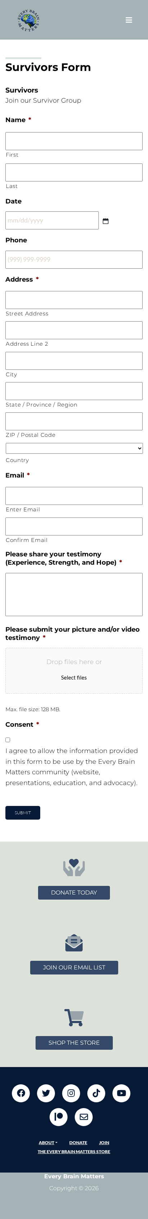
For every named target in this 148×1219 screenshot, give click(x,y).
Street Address (27, 313)
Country (17, 460)
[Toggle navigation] (129, 20)
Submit (23, 812)
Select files (74, 677)
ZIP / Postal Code (30, 435)
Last (12, 186)
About (46, 1142)
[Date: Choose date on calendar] (105, 221)
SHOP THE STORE (74, 1042)
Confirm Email (27, 540)
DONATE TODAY (74, 892)
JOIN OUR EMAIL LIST (74, 967)
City (11, 374)
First (12, 155)
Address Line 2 (27, 344)
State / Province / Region (42, 405)
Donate (78, 1142)
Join (104, 1142)
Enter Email (23, 509)
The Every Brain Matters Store (74, 1151)
